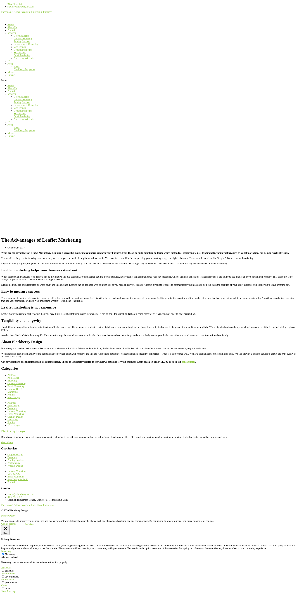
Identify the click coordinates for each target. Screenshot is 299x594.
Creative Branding (23, 38)
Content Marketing (23, 49)
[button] (149, 80)
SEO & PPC (20, 52)
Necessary (10, 554)
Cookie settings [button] (8, 523)
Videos (10, 72)
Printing (11, 394)
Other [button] (4, 585)
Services (11, 33)
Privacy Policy (8, 515)
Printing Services (22, 41)
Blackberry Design (13, 431)
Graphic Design (21, 35)
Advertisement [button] (8, 573)
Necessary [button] (6, 551)
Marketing (12, 392)
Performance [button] (7, 579)
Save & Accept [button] (8, 591)
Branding (12, 380)
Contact (11, 75)
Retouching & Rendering (26, 44)
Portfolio (11, 30)
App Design (13, 378)
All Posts (11, 375)
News (10, 63)
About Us (12, 27)
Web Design (20, 47)
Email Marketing (22, 55)
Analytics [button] (6, 567)
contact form (188, 361)
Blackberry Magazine (24, 69)
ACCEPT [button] (30, 523)
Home (10, 24)
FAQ (9, 61)
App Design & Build (24, 58)
